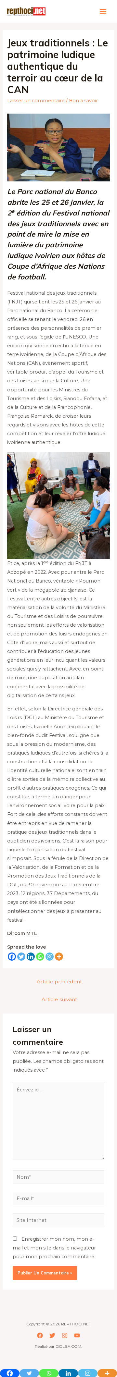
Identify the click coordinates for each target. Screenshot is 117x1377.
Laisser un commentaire (36, 101)
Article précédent (59, 981)
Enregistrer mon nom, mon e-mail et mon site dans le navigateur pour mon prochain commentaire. (54, 1248)
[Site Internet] (58, 1221)
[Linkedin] (31, 957)
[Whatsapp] (40, 957)
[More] (59, 957)
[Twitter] (21, 957)
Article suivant (59, 999)
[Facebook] (12, 957)
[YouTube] (77, 1335)
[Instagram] (50, 957)
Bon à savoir (83, 101)
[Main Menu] (103, 11)
